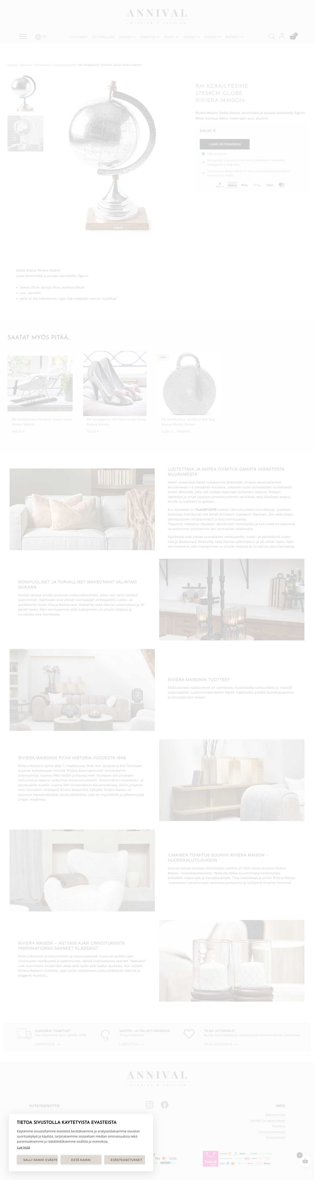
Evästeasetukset (126, 1160)
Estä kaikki (81, 1160)
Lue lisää (23, 1147)
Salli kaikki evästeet (40, 1160)
